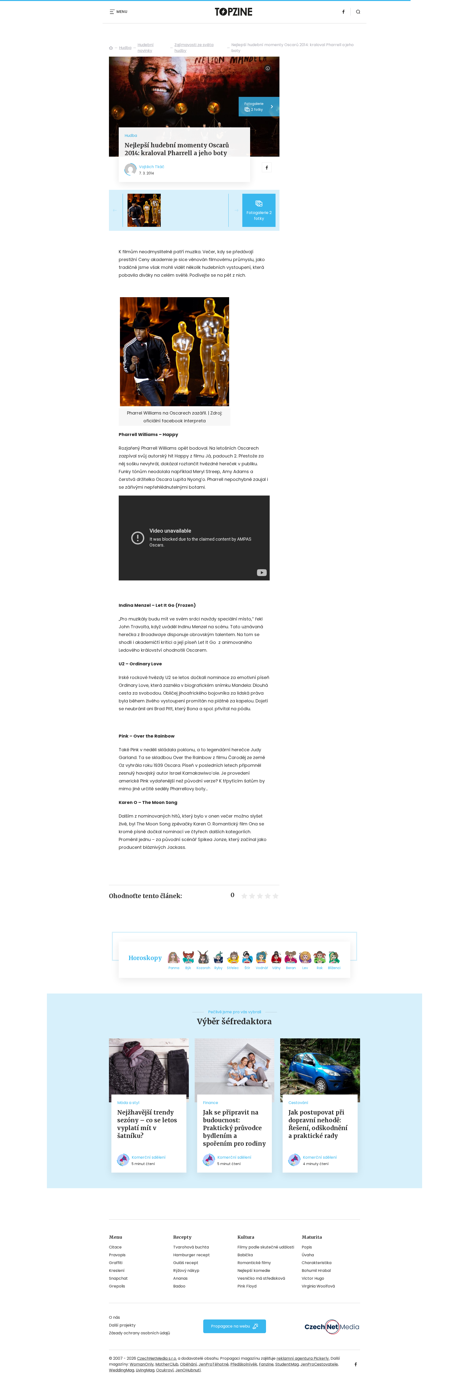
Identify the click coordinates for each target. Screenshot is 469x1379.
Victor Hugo (313, 1278)
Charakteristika (316, 1263)
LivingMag (145, 1370)
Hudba (125, 48)
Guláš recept (185, 1263)
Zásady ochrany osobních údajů (139, 1333)
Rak (320, 967)
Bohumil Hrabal (316, 1270)
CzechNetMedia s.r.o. (157, 1358)
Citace (115, 1247)
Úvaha (308, 1255)
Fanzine (266, 1364)
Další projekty (122, 1325)
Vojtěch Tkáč (151, 167)
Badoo (179, 1286)
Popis (307, 1247)
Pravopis (117, 1255)
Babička (245, 1255)
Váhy (276, 967)
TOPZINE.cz (111, 48)
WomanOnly (142, 1364)
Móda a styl (128, 1102)
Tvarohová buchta (191, 1247)
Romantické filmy (254, 1263)
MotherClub (166, 1364)
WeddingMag (121, 1370)
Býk (188, 967)
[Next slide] (232, 210)
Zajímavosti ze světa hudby (193, 47)
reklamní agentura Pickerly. (303, 1358)
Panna (174, 967)
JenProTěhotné (214, 1364)
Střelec (233, 967)
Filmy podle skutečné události (265, 1247)
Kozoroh (203, 967)
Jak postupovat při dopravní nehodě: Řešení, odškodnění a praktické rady (318, 1124)
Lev (305, 967)
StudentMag (287, 1364)
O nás (114, 1317)
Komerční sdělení (149, 1157)
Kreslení (117, 1270)
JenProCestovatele (319, 1364)
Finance (210, 1102)
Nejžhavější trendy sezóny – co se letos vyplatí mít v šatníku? (147, 1124)
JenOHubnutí (188, 1370)
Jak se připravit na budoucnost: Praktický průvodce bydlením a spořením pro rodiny (234, 1128)
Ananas (180, 1278)
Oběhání (188, 1364)
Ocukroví (165, 1370)
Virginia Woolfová (318, 1286)
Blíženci (334, 967)
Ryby (218, 967)
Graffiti (115, 1263)
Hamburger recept (191, 1255)
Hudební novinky (146, 47)
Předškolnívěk (243, 1364)
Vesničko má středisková (261, 1278)
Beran (291, 967)
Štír (247, 967)
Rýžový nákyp (186, 1270)
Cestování (298, 1102)
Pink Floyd (246, 1286)
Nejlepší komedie (253, 1270)
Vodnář (262, 967)
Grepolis (117, 1286)
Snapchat (118, 1278)
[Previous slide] (119, 210)
